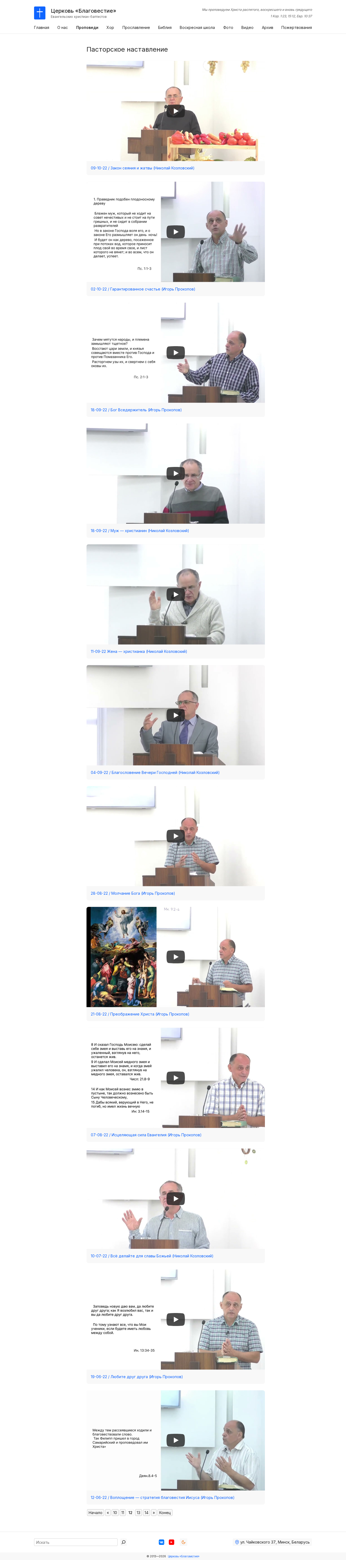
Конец (165, 1512)
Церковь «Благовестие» (183, 1556)
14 (146, 1512)
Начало (95, 1512)
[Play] (176, 111)
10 (115, 1512)
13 (138, 1512)
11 (122, 1512)
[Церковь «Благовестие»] (39, 12)
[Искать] (123, 1542)
